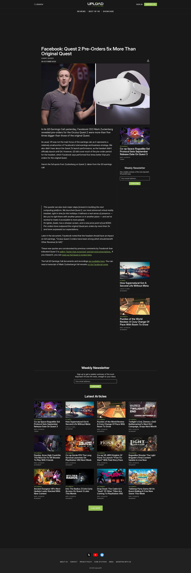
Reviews (81, 11)
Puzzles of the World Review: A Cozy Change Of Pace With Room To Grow (134, 322)
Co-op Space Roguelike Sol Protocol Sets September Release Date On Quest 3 (135, 151)
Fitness (122, 280)
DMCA (111, 562)
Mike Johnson (125, 157)
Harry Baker (47, 58)
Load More (95, 508)
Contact (73, 562)
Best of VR (94, 11)
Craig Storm (125, 289)
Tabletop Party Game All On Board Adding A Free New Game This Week (142, 491)
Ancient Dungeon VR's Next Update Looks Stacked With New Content (47, 491)
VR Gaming (124, 146)
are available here (97, 261)
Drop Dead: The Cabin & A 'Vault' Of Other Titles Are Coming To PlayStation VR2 (110, 491)
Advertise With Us (123, 562)
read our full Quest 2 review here (77, 255)
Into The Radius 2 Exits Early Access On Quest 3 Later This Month (79, 491)
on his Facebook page (98, 264)
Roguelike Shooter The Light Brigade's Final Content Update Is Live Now (142, 457)
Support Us (150, 4)
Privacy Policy (86, 562)
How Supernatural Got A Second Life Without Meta (134, 284)
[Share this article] (148, 60)
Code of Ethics (100, 562)
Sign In (139, 4)
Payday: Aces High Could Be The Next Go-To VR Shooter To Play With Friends (47, 457)
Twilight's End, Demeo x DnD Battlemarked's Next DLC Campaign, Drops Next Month (143, 424)
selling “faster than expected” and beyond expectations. (85, 251)
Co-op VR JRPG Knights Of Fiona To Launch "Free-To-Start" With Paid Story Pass (110, 457)
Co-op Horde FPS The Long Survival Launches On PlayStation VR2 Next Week (78, 457)
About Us (64, 562)
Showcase (108, 11)
